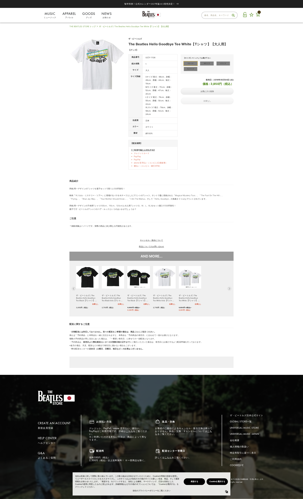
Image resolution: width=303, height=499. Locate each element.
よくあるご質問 (47, 457)
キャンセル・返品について (151, 240)
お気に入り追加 (207, 91)
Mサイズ (207, 63)
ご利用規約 (236, 459)
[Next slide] (229, 288)
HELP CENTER (47, 438)
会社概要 (234, 440)
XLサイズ (190, 69)
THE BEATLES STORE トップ (82, 26)
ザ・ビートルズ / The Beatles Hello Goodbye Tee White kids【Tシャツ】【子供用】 (162, 298)
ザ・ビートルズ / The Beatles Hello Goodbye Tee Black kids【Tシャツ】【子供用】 (111, 298)
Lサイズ (223, 63)
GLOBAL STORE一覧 (241, 421)
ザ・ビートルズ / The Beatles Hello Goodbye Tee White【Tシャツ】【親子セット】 (188, 298)
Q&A (41, 453)
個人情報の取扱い (239, 446)
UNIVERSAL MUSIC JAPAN (244, 434)
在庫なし (207, 101)
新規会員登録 (45, 427)
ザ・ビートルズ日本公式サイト (246, 415)
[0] (257, 16)
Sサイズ (190, 63)
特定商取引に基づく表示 (243, 452)
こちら (129, 431)
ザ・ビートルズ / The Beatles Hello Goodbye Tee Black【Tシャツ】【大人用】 (85, 298)
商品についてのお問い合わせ (151, 246)
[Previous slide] (73, 288)
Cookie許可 (237, 465)
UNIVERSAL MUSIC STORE (244, 427)
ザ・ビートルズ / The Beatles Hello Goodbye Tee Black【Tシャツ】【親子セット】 (137, 298)
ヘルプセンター (47, 442)
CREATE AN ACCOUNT (54, 423)
